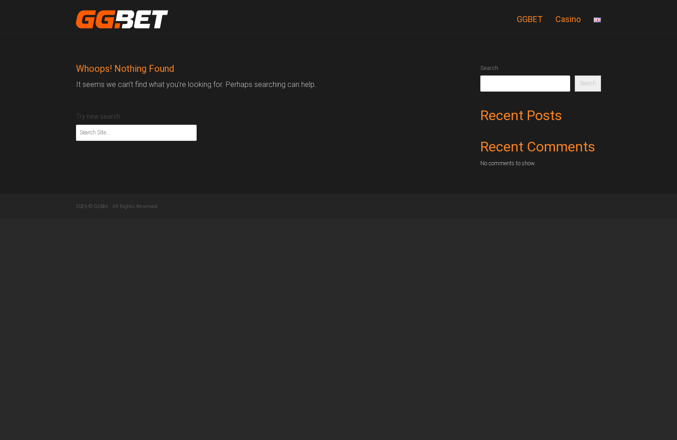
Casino (568, 19)
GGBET (530, 19)
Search (489, 68)
